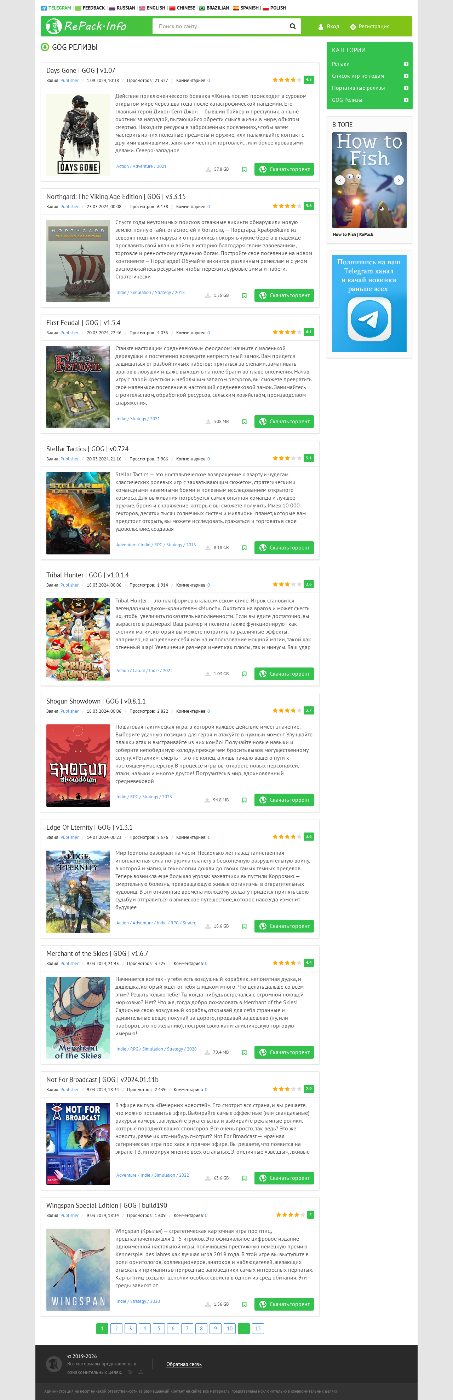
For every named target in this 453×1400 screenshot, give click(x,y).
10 (230, 1328)
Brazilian (217, 8)
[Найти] (293, 26)
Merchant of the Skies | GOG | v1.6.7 (97, 954)
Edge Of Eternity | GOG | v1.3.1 (89, 827)
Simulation (140, 292)
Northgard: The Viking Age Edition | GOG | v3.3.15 (116, 197)
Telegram (59, 8)
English (155, 8)
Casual (139, 670)
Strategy (163, 292)
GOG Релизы (347, 100)
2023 (167, 797)
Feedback (94, 8)
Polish (277, 8)
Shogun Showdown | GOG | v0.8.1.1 (96, 701)
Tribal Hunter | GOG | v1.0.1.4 (87, 575)
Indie (121, 292)
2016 (191, 545)
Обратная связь (184, 1364)
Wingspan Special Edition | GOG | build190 (106, 1206)
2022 (168, 670)
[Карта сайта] (140, 1370)
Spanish (249, 8)
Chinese (185, 8)
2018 (180, 292)
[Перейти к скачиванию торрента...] (78, 135)
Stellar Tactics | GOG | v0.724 (87, 449)
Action (122, 166)
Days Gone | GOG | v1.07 (80, 71)
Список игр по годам (358, 76)
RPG (158, 545)
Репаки (341, 64)
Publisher (70, 80)
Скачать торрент (290, 169)
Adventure (143, 166)
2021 (162, 166)
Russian (125, 8)
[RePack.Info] (87, 26)
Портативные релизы (358, 88)
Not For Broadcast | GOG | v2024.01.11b (102, 1080)
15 (258, 1328)
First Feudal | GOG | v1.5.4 (83, 323)
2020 (192, 1049)
